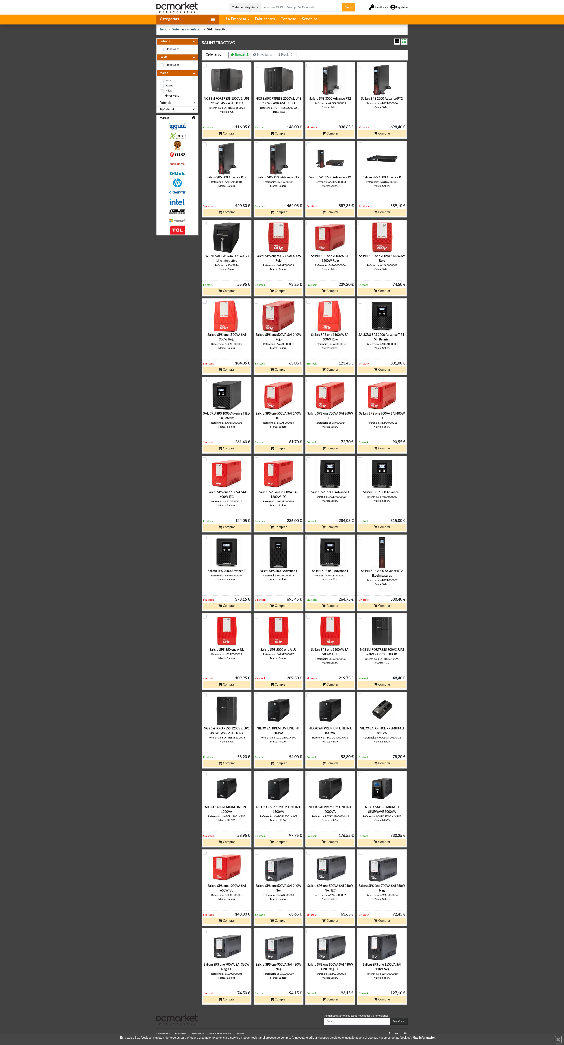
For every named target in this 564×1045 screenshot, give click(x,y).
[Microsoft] (177, 220)
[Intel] (177, 202)
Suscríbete (399, 1021)
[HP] (177, 183)
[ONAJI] (177, 145)
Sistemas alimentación (187, 29)
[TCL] (177, 230)
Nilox (168, 90)
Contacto (288, 19)
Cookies (239, 1033)
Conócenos (163, 1033)
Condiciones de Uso (219, 1033)
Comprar (228, 133)
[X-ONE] (177, 136)
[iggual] (177, 126)
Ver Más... (174, 95)
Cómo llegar (197, 1033)
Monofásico (172, 49)
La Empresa (236, 19)
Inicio (163, 29)
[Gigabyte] (177, 192)
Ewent (169, 85)
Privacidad (180, 1033)
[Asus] (177, 211)
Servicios (309, 19)
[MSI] (177, 154)
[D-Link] (177, 173)
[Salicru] (177, 164)
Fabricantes (265, 19)
